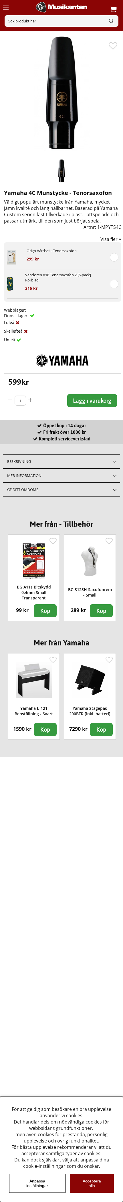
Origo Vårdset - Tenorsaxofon (52, 250)
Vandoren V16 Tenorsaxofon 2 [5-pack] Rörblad (58, 277)
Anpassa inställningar (37, 1183)
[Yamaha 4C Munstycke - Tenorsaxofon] (61, 171)
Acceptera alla (92, 1183)
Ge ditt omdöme (22, 489)
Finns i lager (16, 315)
